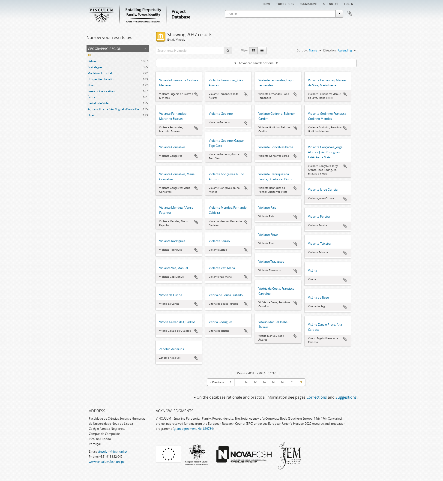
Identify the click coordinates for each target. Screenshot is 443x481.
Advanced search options (256, 63)
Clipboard (350, 13)
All (89, 55)
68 (273, 382)
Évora (91, 97)
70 (291, 382)
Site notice (330, 3)
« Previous (217, 382)
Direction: (329, 50)
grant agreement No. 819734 (193, 429)
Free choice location (101, 91)
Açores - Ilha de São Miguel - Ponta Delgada (116, 109)
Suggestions (308, 3)
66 (255, 382)
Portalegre (94, 67)
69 (282, 382)
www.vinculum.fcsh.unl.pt (106, 462)
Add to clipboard (196, 94)
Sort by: (302, 50)
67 (264, 382)
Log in (348, 3)
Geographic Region (105, 48)
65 (246, 382)
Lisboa (91, 61)
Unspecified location (101, 79)
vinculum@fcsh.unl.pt (112, 451)
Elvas (90, 115)
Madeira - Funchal (99, 73)
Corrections (285, 3)
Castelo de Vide (97, 103)
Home (266, 3)
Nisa (90, 85)
